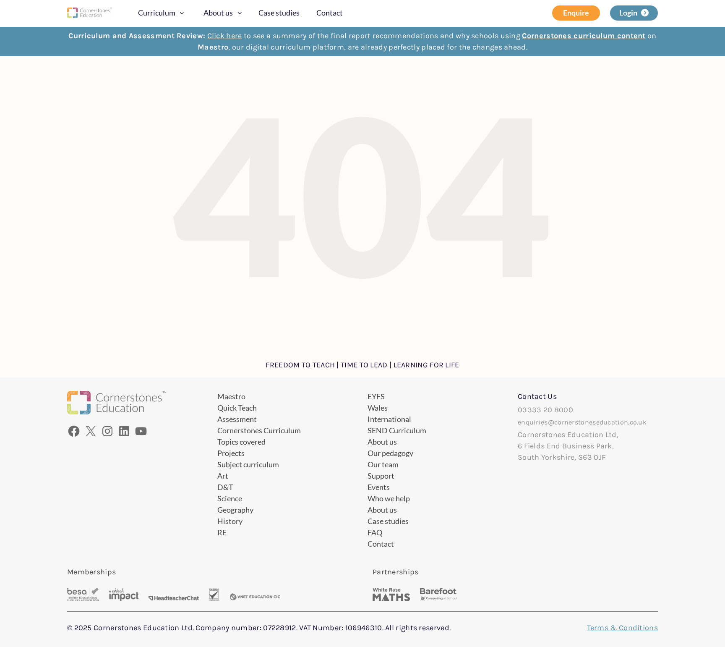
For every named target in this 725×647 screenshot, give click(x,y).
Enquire (576, 12)
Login (628, 12)
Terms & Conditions (622, 627)
